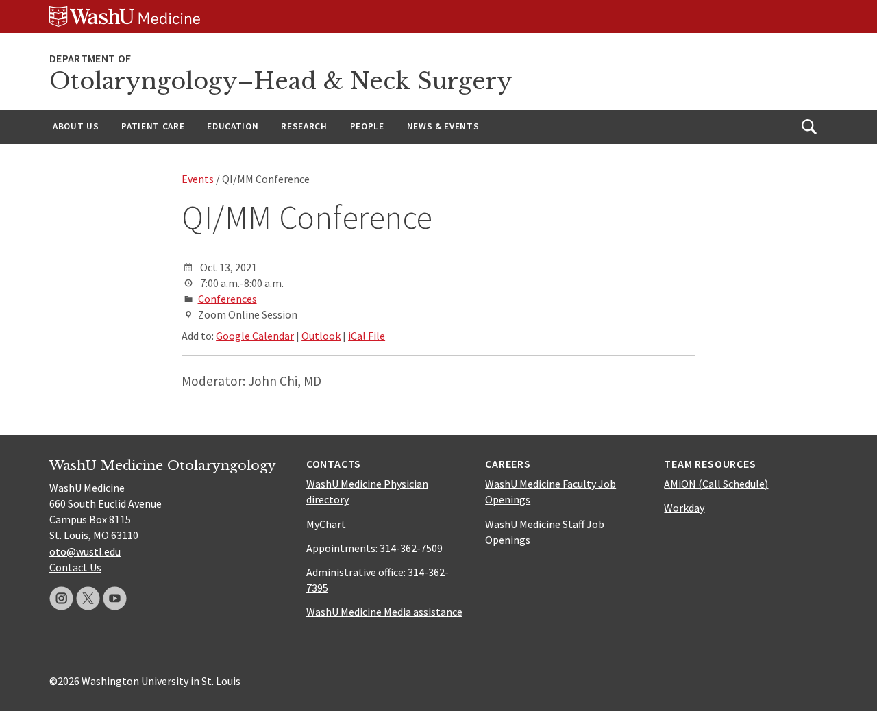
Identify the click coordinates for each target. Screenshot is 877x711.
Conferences (227, 298)
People (367, 126)
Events (198, 179)
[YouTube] (115, 598)
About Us (76, 126)
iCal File (366, 335)
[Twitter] (88, 598)
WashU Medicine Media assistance (384, 612)
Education (232, 126)
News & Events (443, 126)
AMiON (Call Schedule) (716, 483)
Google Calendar (255, 335)
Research (304, 126)
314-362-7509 (411, 548)
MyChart (326, 524)
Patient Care (152, 126)
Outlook (321, 335)
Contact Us (75, 567)
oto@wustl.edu (85, 551)
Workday (684, 507)
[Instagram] (61, 598)
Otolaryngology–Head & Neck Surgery (280, 81)
